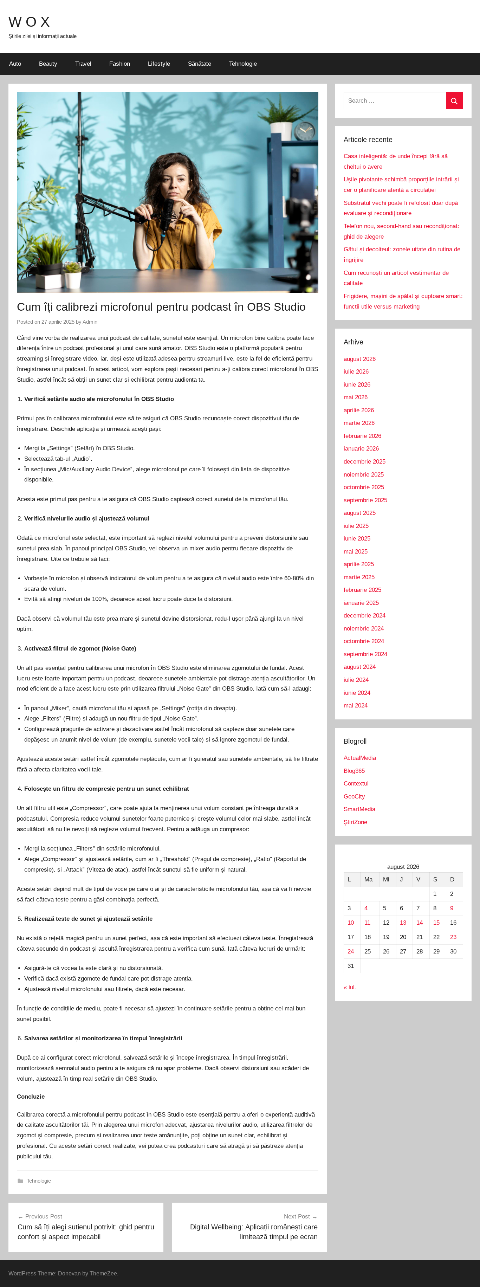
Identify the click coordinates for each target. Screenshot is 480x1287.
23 (453, 937)
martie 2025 (359, 577)
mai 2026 (356, 397)
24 (351, 951)
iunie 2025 (357, 538)
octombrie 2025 (364, 487)
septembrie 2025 (365, 500)
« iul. (350, 987)
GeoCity (354, 796)
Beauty (48, 63)
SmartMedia (359, 809)
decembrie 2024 (364, 615)
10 (351, 922)
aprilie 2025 (359, 564)
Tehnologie (243, 63)
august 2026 (360, 359)
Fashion (119, 63)
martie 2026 (359, 423)
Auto (15, 63)
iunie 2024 (357, 693)
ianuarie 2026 (361, 448)
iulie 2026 (356, 371)
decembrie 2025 (364, 461)
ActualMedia (360, 758)
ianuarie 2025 (361, 603)
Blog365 (354, 771)
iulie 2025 (356, 526)
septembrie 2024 (365, 654)
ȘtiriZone (355, 822)
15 (436, 922)
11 (367, 922)
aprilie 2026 (359, 410)
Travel (83, 63)
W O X (29, 22)
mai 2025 (356, 551)
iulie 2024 (356, 680)
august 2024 (360, 667)
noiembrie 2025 (364, 474)
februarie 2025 (362, 590)
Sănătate (199, 63)
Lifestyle (159, 63)
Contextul (356, 783)
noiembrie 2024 (364, 628)
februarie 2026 (362, 436)
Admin (90, 322)
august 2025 (360, 513)
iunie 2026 (357, 384)
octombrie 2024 (364, 641)
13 (403, 922)
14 (419, 922)
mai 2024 (356, 705)
